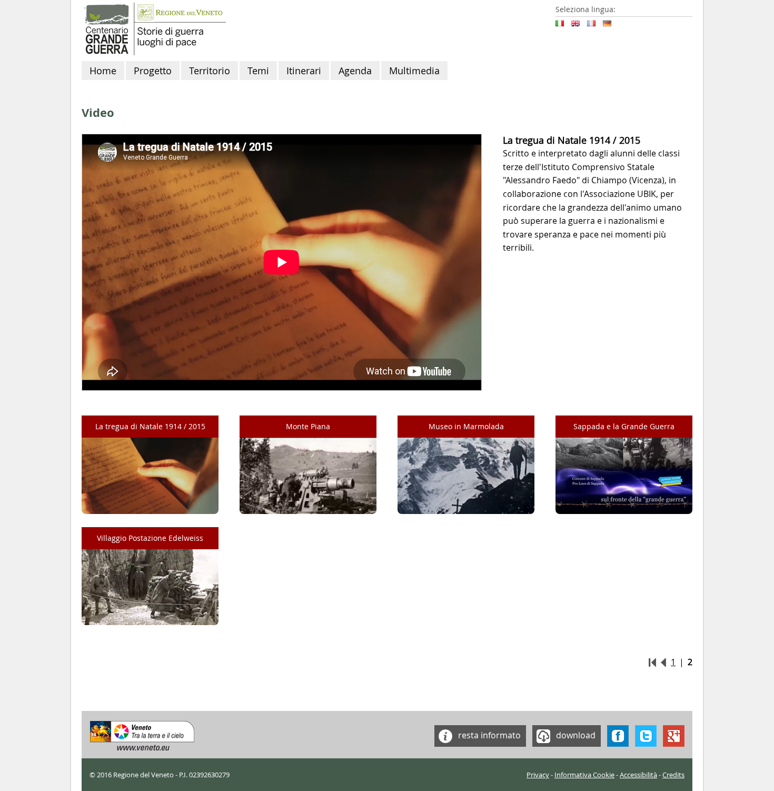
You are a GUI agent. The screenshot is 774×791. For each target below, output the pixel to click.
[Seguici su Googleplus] (673, 734)
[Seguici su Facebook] (618, 734)
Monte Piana (308, 426)
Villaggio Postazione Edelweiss (150, 538)
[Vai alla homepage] (154, 28)
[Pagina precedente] (663, 662)
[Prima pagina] (652, 662)
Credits (673, 774)
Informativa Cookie (584, 774)
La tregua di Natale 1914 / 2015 (150, 426)
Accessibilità (638, 774)
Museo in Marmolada (466, 426)
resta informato (488, 734)
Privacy (538, 774)
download (575, 734)
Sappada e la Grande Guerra (623, 426)
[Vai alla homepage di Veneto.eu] (142, 734)
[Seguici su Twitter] (646, 734)
